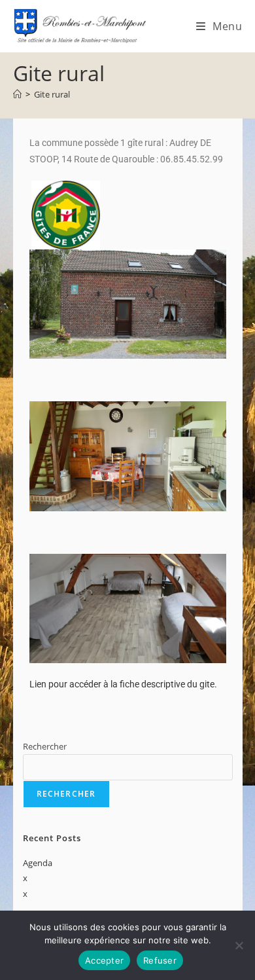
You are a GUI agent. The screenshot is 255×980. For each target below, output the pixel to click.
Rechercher (45, 746)
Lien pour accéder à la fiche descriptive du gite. (123, 684)
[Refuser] (238, 945)
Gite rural (52, 94)
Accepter (104, 960)
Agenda (37, 863)
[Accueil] (17, 94)
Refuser (160, 960)
